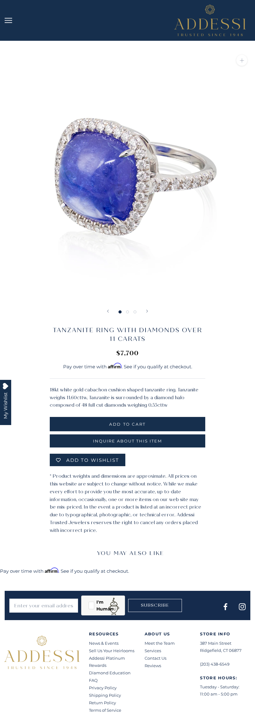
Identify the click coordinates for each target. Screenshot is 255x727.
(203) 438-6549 (215, 664)
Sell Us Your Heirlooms (111, 650)
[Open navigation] (8, 20)
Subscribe (155, 605)
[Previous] (108, 311)
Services (153, 650)
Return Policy (102, 702)
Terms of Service (105, 710)
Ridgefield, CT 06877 (221, 650)
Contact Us (155, 658)
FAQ (93, 680)
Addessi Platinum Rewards (107, 662)
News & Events (103, 643)
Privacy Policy (103, 687)
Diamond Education (110, 672)
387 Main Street (215, 643)
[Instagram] (242, 606)
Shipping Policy (105, 695)
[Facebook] (225, 606)
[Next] (147, 311)
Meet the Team (160, 643)
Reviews (153, 665)
